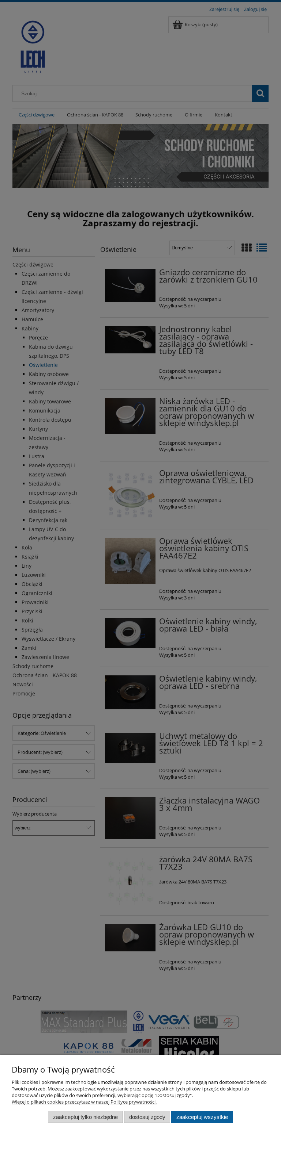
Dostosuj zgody (147, 1117)
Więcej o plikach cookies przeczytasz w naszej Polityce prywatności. (84, 1101)
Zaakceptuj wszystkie (202, 1117)
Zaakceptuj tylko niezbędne (85, 1117)
